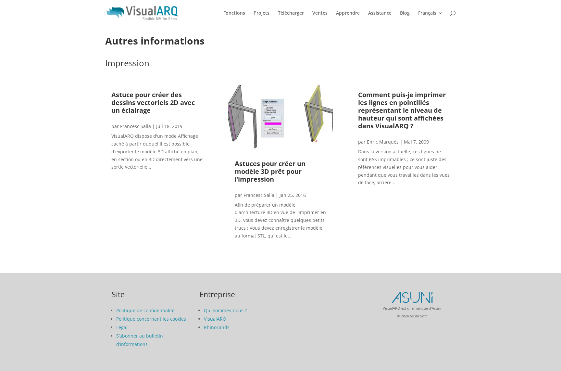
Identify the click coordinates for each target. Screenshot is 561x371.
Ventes (320, 13)
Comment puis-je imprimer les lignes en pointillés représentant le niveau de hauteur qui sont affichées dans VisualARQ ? (402, 110)
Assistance (380, 13)
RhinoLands (217, 327)
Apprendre (348, 13)
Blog (405, 13)
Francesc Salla (135, 126)
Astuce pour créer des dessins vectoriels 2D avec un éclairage (153, 102)
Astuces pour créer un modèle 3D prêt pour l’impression (270, 171)
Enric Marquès (383, 142)
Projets (261, 13)
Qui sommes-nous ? (225, 310)
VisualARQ (215, 319)
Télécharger (291, 13)
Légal (122, 327)
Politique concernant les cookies (151, 319)
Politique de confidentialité (145, 310)
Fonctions (234, 13)
